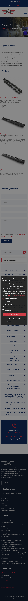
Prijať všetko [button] (14, 314)
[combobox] (23, 278)
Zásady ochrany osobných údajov (16, 295)
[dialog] (14, 300)
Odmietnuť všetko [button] (14, 318)
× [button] (24, 278)
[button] (14, 322)
